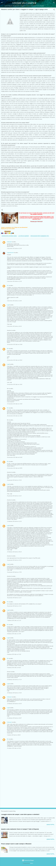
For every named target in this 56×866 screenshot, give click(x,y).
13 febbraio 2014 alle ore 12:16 (14, 521)
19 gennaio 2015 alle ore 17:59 (14, 572)
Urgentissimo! (10, 252)
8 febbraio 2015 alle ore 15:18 (14, 654)
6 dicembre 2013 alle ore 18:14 (14, 326)
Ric (8, 285)
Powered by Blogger (29, 860)
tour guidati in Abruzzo (36, 214)
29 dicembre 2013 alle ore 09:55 (14, 468)
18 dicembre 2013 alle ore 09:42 (14, 360)
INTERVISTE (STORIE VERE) (9, 236)
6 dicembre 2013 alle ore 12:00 (14, 300)
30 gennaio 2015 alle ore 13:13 (14, 606)
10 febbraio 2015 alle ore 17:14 (14, 679)
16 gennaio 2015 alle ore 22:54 (14, 560)
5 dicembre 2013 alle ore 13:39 (14, 248)
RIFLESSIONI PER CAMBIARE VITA (40, 236)
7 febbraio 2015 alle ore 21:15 (14, 620)
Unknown (9, 241)
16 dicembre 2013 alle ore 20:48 (14, 344)
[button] (54, 10)
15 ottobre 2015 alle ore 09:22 (14, 748)
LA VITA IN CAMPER (24, 236)
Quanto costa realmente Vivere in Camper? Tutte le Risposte (20, 829)
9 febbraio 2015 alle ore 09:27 (14, 667)
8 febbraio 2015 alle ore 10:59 (14, 633)
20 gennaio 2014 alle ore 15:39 (14, 480)
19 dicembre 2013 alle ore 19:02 (14, 384)
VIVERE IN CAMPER (24, 3)
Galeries (31, 863)
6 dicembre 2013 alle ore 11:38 (14, 281)
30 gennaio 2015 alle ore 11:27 (14, 597)
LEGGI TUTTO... (51, 824)
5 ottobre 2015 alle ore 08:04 (13, 735)
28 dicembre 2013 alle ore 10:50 (14, 415)
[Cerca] (54, 3)
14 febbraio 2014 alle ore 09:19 (14, 551)
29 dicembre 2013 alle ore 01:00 (14, 457)
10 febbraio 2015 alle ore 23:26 (14, 692)
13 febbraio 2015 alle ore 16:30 (14, 703)
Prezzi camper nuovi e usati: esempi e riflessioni (16, 844)
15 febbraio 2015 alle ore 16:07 (14, 718)
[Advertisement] (28, 795)
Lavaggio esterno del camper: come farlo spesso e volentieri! (20, 814)
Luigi (8, 304)
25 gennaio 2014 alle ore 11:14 (14, 495)
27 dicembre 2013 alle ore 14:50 (14, 403)
